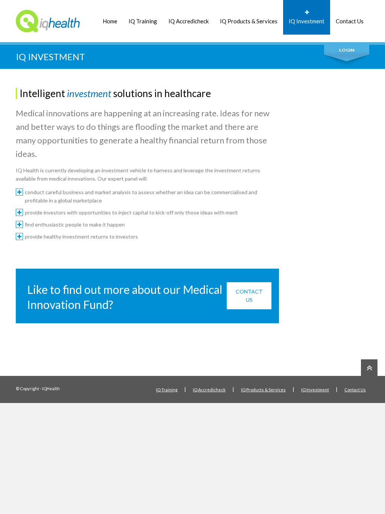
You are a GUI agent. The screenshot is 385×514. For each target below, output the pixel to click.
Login (347, 50)
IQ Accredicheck (188, 21)
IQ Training (143, 21)
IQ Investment (306, 21)
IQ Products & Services (248, 21)
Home (110, 21)
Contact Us (350, 21)
